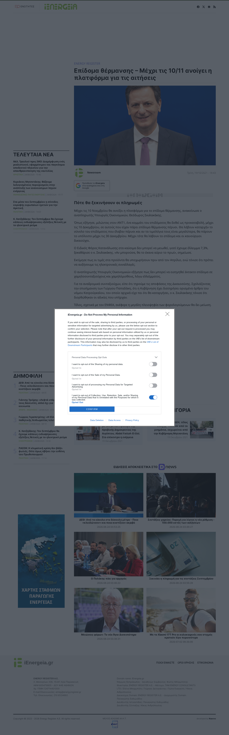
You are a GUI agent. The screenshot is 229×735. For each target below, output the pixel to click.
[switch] (153, 364)
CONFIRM (92, 409)
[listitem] (114, 357)
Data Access (114, 420)
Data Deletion (97, 420)
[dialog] (114, 367)
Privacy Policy (132, 420)
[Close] (168, 315)
